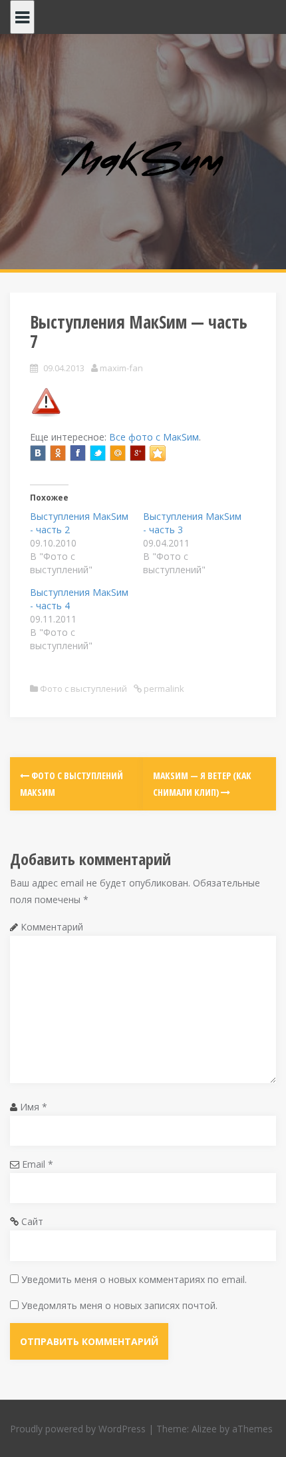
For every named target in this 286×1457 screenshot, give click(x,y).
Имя (33, 1106)
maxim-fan (121, 368)
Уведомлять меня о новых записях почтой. (119, 1305)
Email (37, 1164)
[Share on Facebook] (78, 453)
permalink (163, 689)
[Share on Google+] (138, 453)
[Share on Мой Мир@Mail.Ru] (118, 453)
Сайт (32, 1221)
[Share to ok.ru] (58, 453)
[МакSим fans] (143, 160)
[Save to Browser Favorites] (158, 453)
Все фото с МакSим (154, 437)
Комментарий (52, 926)
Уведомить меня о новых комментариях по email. (134, 1279)
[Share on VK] (38, 453)
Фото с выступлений (83, 689)
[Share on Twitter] (98, 453)
